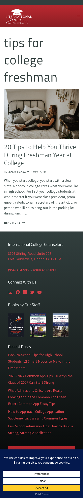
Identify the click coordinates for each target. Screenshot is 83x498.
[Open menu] (78, 16)
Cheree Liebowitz (18, 172)
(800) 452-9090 (44, 270)
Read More (14, 222)
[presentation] (41, 114)
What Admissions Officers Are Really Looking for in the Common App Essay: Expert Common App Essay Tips (37, 397)
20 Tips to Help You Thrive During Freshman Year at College (40, 155)
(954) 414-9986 (19, 270)
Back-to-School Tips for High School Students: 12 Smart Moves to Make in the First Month (39, 361)
